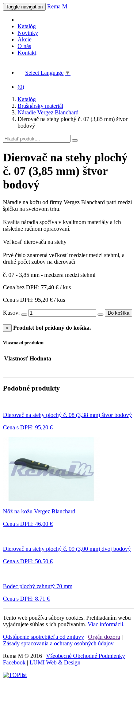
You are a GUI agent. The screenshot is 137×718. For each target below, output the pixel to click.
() (21, 87)
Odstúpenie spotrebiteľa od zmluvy (43, 637)
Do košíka (118, 313)
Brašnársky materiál (40, 106)
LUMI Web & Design (55, 662)
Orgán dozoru (104, 637)
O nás (24, 46)
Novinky (28, 33)
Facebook (14, 662)
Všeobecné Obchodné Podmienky (85, 656)
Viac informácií (105, 624)
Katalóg (27, 26)
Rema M (57, 6)
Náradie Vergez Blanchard (48, 112)
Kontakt (27, 53)
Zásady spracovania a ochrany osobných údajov (58, 643)
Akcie (24, 39)
